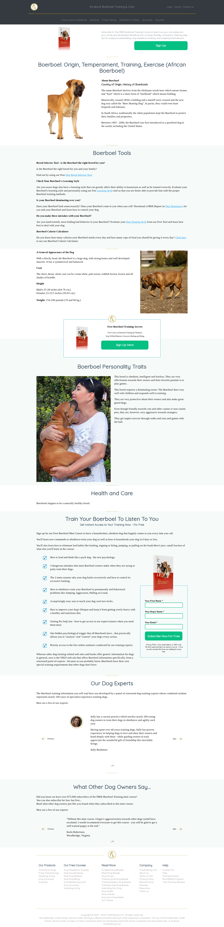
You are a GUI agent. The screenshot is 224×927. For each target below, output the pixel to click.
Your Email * (151, 622)
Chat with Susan (170, 876)
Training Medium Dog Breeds (116, 882)
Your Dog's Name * (154, 611)
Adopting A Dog (47, 876)
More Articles (108, 894)
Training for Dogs (47, 870)
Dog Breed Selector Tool (79, 175)
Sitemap (143, 885)
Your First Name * (154, 601)
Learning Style (105, 190)
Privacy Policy (146, 879)
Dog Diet (159, 20)
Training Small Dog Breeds (115, 879)
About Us (144, 873)
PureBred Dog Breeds (112, 870)
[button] (47, 739)
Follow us (144, 891)
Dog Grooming (46, 879)
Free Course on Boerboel (74, 20)
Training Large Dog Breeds (115, 885)
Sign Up (161, 45)
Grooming (147, 20)
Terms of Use (146, 876)
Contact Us (188, 6)
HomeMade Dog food (75, 882)
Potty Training (109, 20)
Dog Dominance (174, 206)
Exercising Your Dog (111, 888)
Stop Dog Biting (72, 879)
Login (169, 6)
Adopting (94, 20)
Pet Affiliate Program (173, 879)
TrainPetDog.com (148, 870)
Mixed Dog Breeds (111, 873)
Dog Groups (108, 876)
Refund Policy (146, 882)
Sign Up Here (125, 345)
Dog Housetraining (73, 873)
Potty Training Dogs (49, 873)
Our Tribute (107, 900)
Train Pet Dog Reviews (173, 882)
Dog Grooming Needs (113, 897)
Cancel (177, 6)
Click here (180, 237)
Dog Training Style (136, 221)
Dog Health (107, 891)
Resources (144, 888)
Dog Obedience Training (76, 870)
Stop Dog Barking (73, 876)
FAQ (164, 873)
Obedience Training (129, 20)
